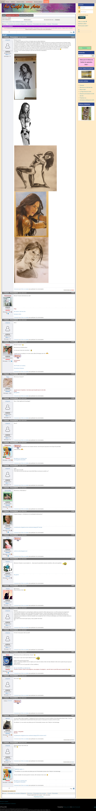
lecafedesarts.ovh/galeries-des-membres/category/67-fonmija (28, 527)
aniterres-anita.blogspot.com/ (20, 551)
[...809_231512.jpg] (25, 76)
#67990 (72, 534)
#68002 (72, 629)
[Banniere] (39, 7)
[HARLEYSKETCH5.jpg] (24, 122)
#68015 (72, 651)
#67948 (72, 37)
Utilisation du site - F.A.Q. (12, 15)
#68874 (72, 715)
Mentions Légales (4, 801)
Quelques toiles (17, 314)
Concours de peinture (8, 26)
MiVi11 (8, 718)
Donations (84, 48)
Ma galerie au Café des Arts (20, 458)
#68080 (72, 697)
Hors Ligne (8, 51)
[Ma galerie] (16, 392)
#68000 (72, 585)
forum (5, 24)
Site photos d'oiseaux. (19, 368)
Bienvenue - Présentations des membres (36, 24)
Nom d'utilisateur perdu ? (18, 21)
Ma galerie (16, 574)
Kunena (41, 796)
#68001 (72, 607)
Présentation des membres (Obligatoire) (17, 24)
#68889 (72, 764)
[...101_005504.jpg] (35, 168)
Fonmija (7, 514)
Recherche (30, 15)
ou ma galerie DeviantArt (19, 459)
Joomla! (68, 807)
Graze (8, 589)
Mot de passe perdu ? (7, 21)
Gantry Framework (76, 807)
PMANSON (7, 296)
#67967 (72, 442)
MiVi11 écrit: (19, 769)
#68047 (72, 675)
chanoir (7, 40)
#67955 (72, 319)
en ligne (4, 457)
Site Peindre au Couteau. (20, 365)
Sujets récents (23, 15)
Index (4, 15)
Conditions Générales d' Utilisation (8, 803)
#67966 (72, 420)
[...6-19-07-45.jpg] (31, 214)
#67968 (72, 465)
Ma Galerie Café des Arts (19, 311)
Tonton (8, 561)
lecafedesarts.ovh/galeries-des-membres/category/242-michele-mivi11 (30, 735)
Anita (7, 538)
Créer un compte (28, 21)
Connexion (16, 289)
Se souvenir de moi (83, 15)
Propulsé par (37, 796)
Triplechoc (7, 445)
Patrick (72, 290)
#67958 (72, 373)
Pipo (7, 377)
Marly (7, 655)
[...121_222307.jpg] (31, 259)
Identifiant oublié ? (82, 23)
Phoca (64, 807)
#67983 (72, 511)
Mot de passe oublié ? (83, 25)
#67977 (72, 487)
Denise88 (8, 490)
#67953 (72, 292)
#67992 (72, 558)
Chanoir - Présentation (52, 24)
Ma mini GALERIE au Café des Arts (22, 668)
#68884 (72, 742)
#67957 (72, 341)
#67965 (72, 398)
